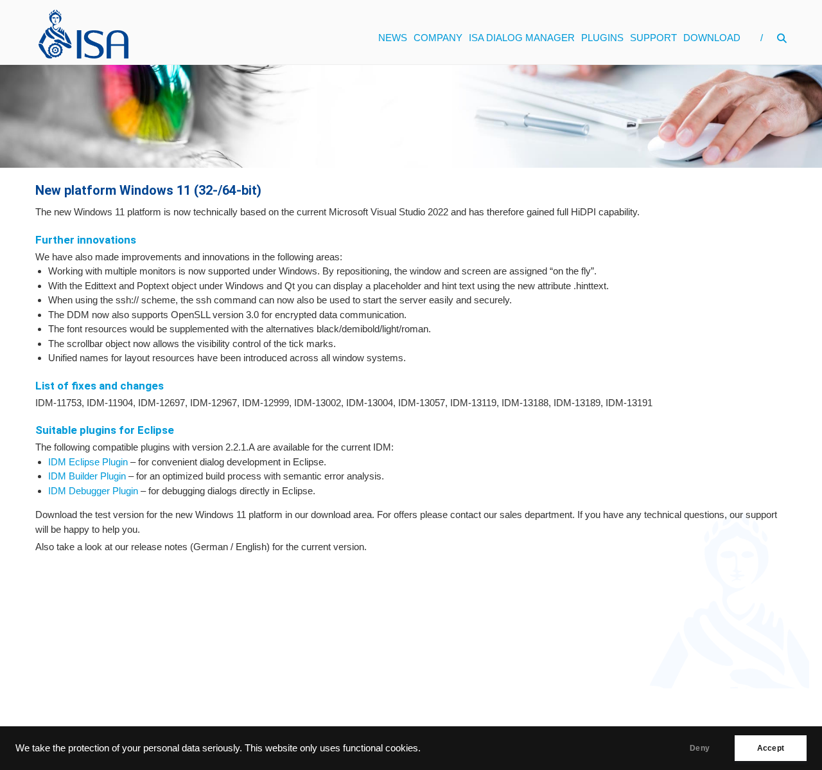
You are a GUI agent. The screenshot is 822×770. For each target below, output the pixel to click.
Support (653, 37)
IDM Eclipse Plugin (88, 461)
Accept (770, 748)
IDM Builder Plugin (87, 475)
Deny (700, 748)
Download (711, 37)
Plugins (602, 37)
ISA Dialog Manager (522, 37)
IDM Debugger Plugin (93, 490)
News (392, 37)
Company (438, 37)
